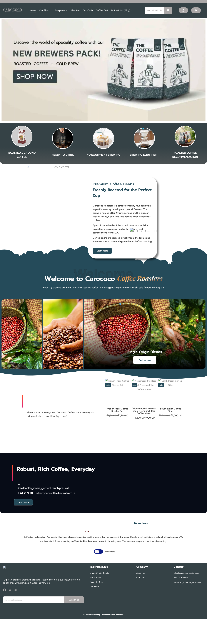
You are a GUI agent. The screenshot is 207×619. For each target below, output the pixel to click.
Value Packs (95, 577)
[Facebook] (4, 590)
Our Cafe (140, 577)
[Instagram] (15, 590)
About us (140, 573)
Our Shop (94, 586)
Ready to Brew (97, 582)
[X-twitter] (9, 590)
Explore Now (145, 360)
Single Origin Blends (99, 573)
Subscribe (74, 599)
